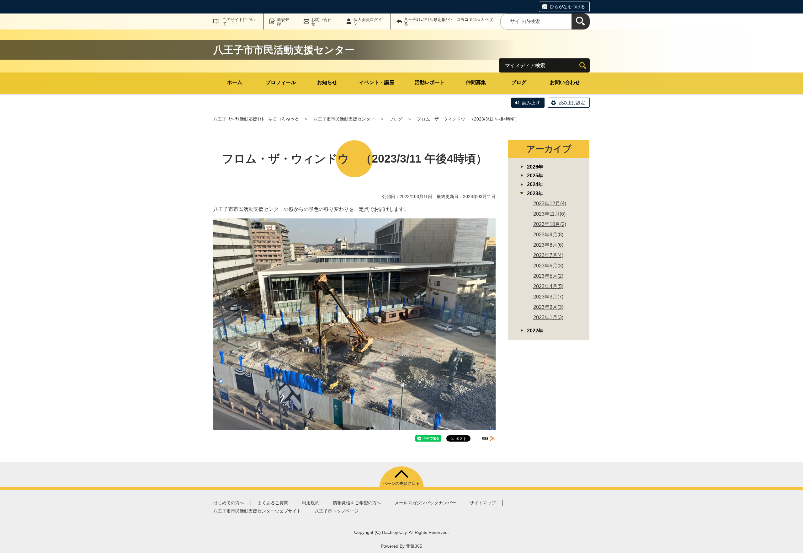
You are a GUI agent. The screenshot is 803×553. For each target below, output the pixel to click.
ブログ (518, 82)
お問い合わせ (321, 21)
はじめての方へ (228, 502)
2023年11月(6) (549, 214)
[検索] (581, 21)
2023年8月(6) (548, 245)
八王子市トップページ (337, 510)
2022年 (535, 330)
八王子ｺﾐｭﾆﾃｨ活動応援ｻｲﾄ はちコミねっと (256, 118)
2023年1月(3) (548, 317)
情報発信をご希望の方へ (357, 502)
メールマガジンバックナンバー (425, 502)
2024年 (535, 184)
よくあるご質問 (273, 502)
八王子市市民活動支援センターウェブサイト (257, 510)
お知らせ (327, 82)
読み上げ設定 (572, 102)
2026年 (535, 166)
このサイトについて (238, 21)
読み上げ (531, 102)
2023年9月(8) (548, 234)
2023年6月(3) (548, 265)
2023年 (535, 193)
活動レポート (430, 82)
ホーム (234, 82)
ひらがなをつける (567, 6)
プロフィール (281, 82)
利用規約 (310, 502)
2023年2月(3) (548, 307)
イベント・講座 (376, 82)
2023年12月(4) (549, 203)
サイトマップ (483, 502)
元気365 (414, 546)
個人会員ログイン (368, 21)
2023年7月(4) (548, 255)
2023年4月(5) (548, 286)
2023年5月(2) (548, 276)
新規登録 (283, 21)
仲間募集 (476, 82)
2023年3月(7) (548, 296)
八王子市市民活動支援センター (344, 118)
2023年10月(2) (549, 224)
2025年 (535, 175)
